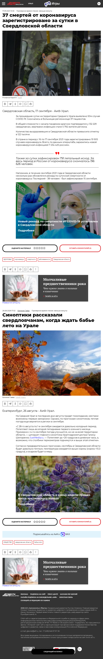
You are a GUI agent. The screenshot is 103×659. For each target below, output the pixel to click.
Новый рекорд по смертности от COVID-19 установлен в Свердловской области (58, 223)
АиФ (20, 98)
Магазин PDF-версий (68, 594)
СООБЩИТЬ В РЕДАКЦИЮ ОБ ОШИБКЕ (35, 600)
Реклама (24, 594)
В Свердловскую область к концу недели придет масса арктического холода (54, 496)
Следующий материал (53, 652)
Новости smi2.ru (11, 302)
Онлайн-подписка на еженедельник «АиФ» (39, 597)
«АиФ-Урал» (21, 397)
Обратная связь (66, 597)
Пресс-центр (53, 594)
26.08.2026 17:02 (8, 311)
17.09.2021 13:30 (8, 11)
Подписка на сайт (37, 594)
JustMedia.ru (37, 437)
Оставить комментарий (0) (80, 248)
